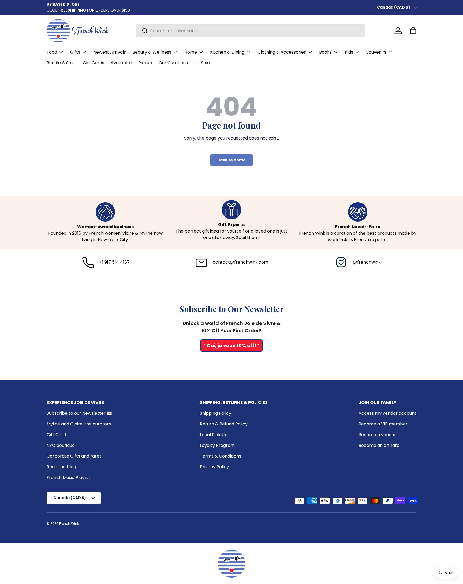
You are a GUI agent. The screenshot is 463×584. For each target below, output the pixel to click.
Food (52, 52)
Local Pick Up (213, 435)
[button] (413, 30)
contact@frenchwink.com (240, 262)
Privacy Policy (214, 467)
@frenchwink (367, 262)
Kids (349, 52)
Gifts (75, 52)
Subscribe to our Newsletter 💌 (79, 413)
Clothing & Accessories (281, 52)
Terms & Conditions (220, 456)
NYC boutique (61, 445)
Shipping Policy (215, 413)
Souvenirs (376, 52)
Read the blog (61, 467)
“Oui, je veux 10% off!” (231, 345)
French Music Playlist (68, 477)
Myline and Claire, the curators (79, 424)
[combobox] (250, 30)
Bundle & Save (61, 63)
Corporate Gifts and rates (74, 456)
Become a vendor (377, 435)
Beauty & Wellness (151, 52)
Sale (205, 63)
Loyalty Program (217, 445)
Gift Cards (93, 63)
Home (190, 52)
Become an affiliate (379, 445)
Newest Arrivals (109, 52)
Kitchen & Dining (227, 52)
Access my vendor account (387, 413)
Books (325, 52)
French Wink (69, 523)
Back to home (231, 160)
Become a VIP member (383, 424)
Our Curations (173, 63)
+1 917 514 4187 (114, 262)
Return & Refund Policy (224, 424)
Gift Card (56, 435)
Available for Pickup (131, 63)
